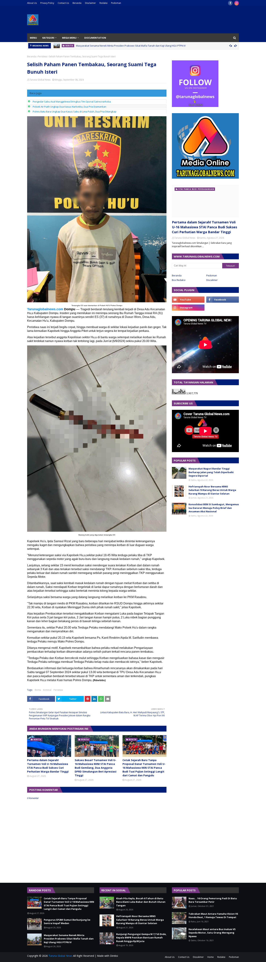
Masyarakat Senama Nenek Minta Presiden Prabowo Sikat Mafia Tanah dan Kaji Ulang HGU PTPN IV (69, 939)
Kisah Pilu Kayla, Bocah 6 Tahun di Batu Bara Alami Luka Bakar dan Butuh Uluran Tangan (124, 45)
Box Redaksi (178, 280)
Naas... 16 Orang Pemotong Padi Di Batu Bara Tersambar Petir (213, 900)
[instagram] (236, 3)
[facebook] (230, 3)
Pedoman (116, 3)
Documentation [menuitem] (95, 37)
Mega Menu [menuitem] (69, 37)
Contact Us (63, 3)
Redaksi (103, 3)
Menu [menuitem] (33, 37)
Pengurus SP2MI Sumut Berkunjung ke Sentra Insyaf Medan (67, 921)
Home (210, 957)
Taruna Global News (40, 79)
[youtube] (188, 299)
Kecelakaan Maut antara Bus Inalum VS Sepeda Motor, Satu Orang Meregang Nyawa (212, 933)
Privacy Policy (47, 3)
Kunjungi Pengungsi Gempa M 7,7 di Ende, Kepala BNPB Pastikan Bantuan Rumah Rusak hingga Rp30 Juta (141, 937)
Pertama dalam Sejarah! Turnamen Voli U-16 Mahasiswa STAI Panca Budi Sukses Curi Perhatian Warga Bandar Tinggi (48, 765)
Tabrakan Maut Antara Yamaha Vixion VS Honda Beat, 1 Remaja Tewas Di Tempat (213, 915)
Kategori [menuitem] (48, 37)
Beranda (77, 3)
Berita (38, 689)
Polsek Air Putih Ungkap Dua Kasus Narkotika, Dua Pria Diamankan (69, 106)
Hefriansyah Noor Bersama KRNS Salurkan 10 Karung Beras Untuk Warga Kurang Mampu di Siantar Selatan (212, 490)
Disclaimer (90, 3)
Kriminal (47, 689)
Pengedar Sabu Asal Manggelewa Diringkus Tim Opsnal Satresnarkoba (72, 101)
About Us (32, 3)
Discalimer (212, 280)
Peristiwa (42, 56)
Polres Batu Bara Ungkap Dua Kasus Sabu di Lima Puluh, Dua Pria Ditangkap (74, 111)
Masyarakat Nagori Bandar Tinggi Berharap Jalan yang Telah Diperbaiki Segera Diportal (211, 472)
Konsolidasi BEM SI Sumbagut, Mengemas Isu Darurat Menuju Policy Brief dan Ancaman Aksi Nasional (214, 508)
